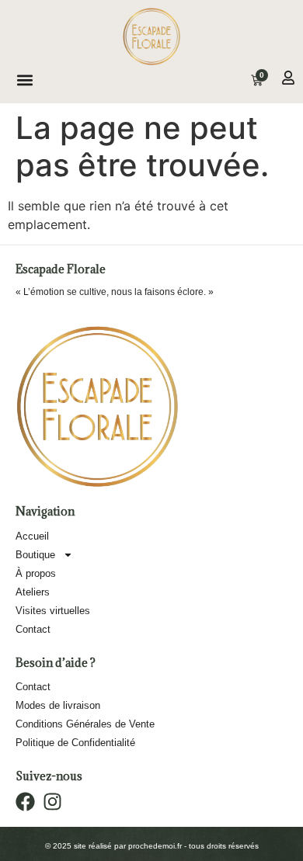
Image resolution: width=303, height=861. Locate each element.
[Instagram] (52, 801)
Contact (33, 629)
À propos (36, 573)
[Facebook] (25, 801)
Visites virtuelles (53, 610)
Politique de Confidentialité (75, 742)
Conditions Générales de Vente (85, 724)
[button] (25, 80)
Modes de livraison (58, 705)
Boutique (35, 555)
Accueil (32, 536)
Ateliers (33, 592)
